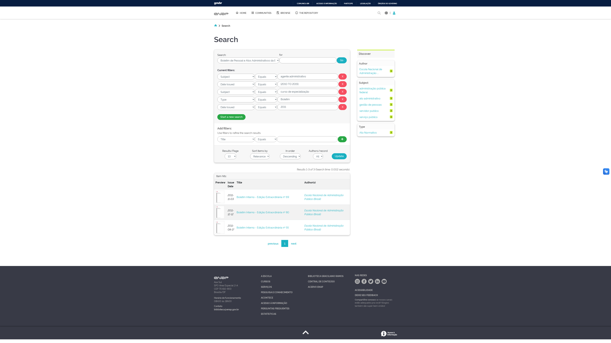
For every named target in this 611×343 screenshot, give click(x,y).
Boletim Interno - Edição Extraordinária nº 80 (263, 212)
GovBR (218, 3)
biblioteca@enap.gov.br (226, 309)
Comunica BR (303, 4)
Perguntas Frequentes (275, 308)
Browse (285, 12)
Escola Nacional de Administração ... (370, 71)
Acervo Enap (315, 286)
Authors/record (318, 150)
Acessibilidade (364, 289)
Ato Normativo (368, 132)
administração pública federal (372, 90)
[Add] (342, 139)
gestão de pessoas (370, 104)
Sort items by (260, 150)
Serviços (266, 286)
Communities (263, 12)
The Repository (308, 12)
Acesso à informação (326, 4)
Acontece (267, 297)
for (281, 54)
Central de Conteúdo (321, 281)
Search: (221, 55)
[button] (386, 12)
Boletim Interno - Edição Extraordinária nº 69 (263, 197)
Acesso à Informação (274, 302)
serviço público (368, 117)
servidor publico (369, 110)
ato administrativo (369, 98)
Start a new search (231, 116)
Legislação (365, 4)
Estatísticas (268, 313)
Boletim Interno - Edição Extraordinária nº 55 (263, 227)
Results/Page (230, 150)
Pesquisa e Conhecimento (277, 292)
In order (290, 150)
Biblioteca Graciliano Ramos (326, 275)
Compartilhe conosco (365, 299)
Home (243, 12)
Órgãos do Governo (387, 4)
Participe (348, 4)
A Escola (266, 275)
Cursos (265, 281)
